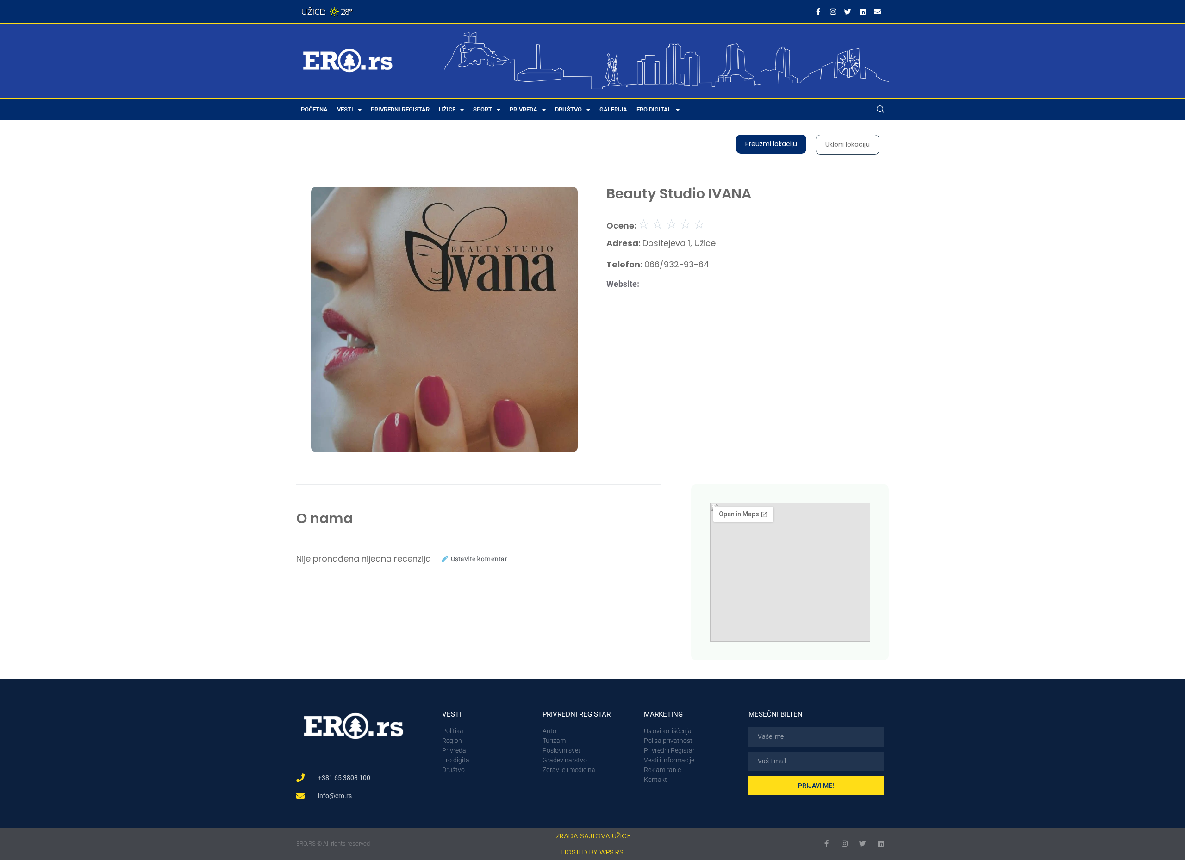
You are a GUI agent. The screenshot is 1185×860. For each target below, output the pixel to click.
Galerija (613, 109)
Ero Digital (653, 109)
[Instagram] (833, 12)
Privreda (523, 109)
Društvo (568, 109)
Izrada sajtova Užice (592, 836)
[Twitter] (847, 12)
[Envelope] (877, 12)
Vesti (345, 109)
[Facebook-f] (818, 12)
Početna (314, 109)
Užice (447, 109)
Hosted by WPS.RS (592, 852)
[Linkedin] (862, 12)
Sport (482, 109)
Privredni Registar (400, 109)
